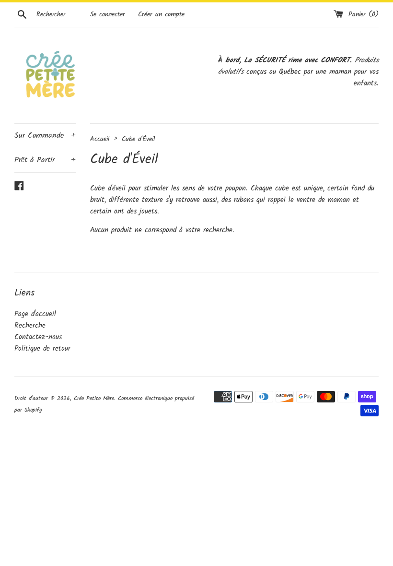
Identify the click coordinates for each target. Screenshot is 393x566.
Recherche (30, 325)
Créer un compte (161, 15)
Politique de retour (42, 348)
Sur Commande (45, 136)
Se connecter (107, 15)
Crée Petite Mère (94, 398)
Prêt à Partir (45, 160)
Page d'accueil (35, 314)
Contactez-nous (38, 337)
